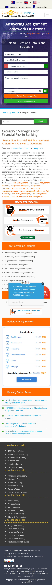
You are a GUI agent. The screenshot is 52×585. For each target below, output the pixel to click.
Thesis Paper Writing (16, 538)
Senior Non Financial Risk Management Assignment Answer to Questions (25, 142)
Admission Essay (14, 479)
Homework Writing (15, 532)
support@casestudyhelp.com (20, 7)
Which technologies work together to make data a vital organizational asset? (25, 401)
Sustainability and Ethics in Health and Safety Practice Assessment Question (23, 432)
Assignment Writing (15, 525)
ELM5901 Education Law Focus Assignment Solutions (23, 416)
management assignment (13, 191)
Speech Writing (14, 507)
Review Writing (14, 489)
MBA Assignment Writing (18, 454)
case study (35, 188)
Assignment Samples (20, 188)
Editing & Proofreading (17, 517)
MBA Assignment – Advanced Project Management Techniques (20, 424)
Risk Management (20, 183)
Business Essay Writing (17, 457)
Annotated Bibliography (17, 476)
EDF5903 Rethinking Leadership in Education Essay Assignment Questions (26, 409)
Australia (19, 3)
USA (39, 3)
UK (30, 3)
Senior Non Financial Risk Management (27, 196)
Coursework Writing (16, 535)
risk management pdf (21, 193)
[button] (44, 292)
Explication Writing (15, 485)
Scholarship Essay (15, 482)
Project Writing (14, 504)
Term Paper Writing (16, 528)
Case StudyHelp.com (10, 112)
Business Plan (13, 461)
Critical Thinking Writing (17, 492)
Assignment (38, 148)
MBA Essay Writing (16, 451)
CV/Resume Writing (15, 467)
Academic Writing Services (18, 542)
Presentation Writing (16, 510)
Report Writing (13, 500)
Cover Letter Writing (16, 513)
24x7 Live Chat (41, 7)
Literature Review (15, 464)
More (42, 180)
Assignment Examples (20, 185)
